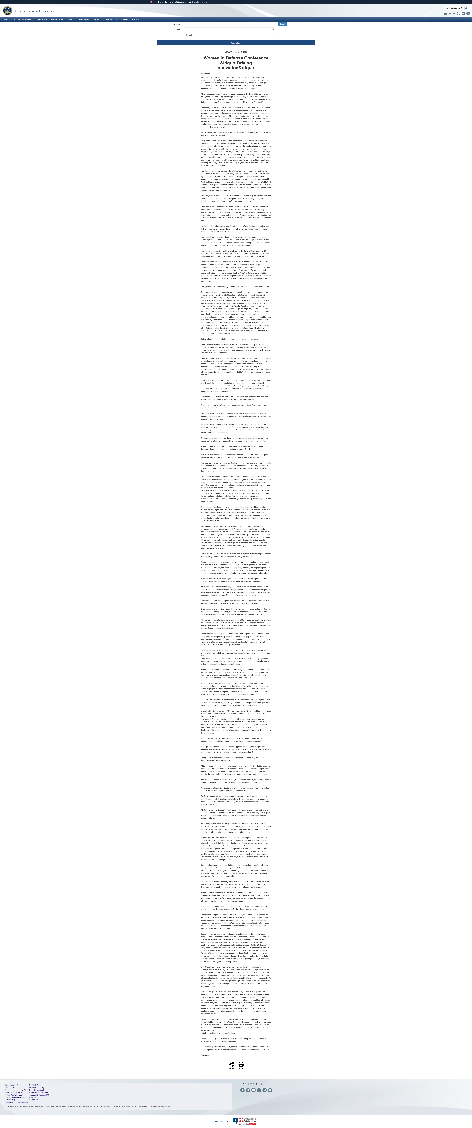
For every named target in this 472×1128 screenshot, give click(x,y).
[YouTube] (253, 1090)
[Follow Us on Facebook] (242, 1090)
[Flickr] (270, 1090)
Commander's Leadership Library (50, 19)
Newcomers (111, 19)
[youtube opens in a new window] (468, 14)
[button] (201, 2)
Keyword (176, 24)
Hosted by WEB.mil (220, 1121)
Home (6, 19)
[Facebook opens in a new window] (454, 14)
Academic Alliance (129, 19)
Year (178, 29)
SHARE (231, 1068)
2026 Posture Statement (22, 19)
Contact (96, 19)
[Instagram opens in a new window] (450, 14)
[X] (458, 14)
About (70, 19)
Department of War (12, 1085)
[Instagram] (264, 1090)
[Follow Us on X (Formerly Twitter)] (248, 1090)
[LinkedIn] (259, 1090)
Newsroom (83, 19)
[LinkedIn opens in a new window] (445, 14)
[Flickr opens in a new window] (463, 14)
